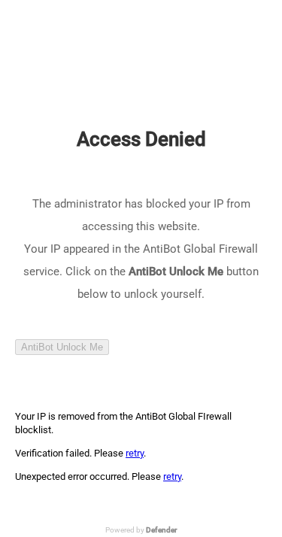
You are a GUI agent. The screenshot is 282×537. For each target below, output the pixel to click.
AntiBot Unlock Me (62, 347)
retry (135, 453)
